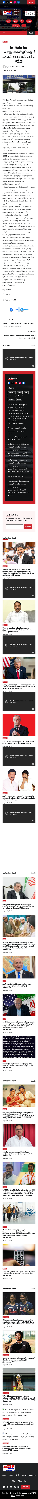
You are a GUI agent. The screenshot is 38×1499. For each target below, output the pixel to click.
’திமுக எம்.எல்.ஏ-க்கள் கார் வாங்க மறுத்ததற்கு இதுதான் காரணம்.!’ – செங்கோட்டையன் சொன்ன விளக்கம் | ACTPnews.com (17, 630)
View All (33, 345)
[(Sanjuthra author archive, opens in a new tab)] (4, 68)
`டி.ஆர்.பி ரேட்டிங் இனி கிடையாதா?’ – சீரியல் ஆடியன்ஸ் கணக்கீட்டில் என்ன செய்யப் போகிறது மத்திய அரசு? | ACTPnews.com (19, 1273)
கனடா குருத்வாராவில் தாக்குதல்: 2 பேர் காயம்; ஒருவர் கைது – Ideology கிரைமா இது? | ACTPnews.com (18, 742)
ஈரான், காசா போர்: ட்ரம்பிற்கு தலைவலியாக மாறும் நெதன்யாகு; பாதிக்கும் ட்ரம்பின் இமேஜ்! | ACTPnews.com (17, 986)
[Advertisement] (19, 850)
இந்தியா (5, 41)
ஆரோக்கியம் (12, 392)
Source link (7, 294)
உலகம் (26, 392)
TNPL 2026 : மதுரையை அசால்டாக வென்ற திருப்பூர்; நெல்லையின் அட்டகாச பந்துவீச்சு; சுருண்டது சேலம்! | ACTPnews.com (18, 1424)
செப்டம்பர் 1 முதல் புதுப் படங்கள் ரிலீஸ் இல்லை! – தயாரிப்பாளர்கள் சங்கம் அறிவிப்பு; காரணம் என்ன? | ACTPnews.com (18, 1154)
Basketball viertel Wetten (17, 444)
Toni (9, 428)
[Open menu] (4, 33)
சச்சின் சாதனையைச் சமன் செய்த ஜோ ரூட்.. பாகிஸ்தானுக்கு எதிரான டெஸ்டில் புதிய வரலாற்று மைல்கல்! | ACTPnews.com (17, 1448)
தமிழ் (8, 21)
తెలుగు (29, 21)
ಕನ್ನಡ (23, 26)
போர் (23, 395)
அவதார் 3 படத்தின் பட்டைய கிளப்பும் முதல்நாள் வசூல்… (17, 431)
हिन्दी (22, 21)
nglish (31, 2)
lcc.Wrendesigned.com (16, 460)
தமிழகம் (17, 395)
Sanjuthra (11, 67)
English (15, 21)
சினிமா (10, 395)
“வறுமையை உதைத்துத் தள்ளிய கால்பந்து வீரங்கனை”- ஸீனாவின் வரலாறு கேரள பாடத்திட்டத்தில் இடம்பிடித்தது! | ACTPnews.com (19, 1360)
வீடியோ (19, 399)
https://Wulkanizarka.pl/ (16, 405)
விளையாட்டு (11, 399)
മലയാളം (16, 26)
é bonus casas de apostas (17, 481)
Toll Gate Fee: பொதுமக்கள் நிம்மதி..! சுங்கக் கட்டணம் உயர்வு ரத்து (19, 54)
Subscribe (25, 1487)
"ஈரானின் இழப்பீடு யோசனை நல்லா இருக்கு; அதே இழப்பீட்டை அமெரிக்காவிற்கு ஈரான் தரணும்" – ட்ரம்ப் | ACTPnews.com (18, 1065)
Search (28, 527)
